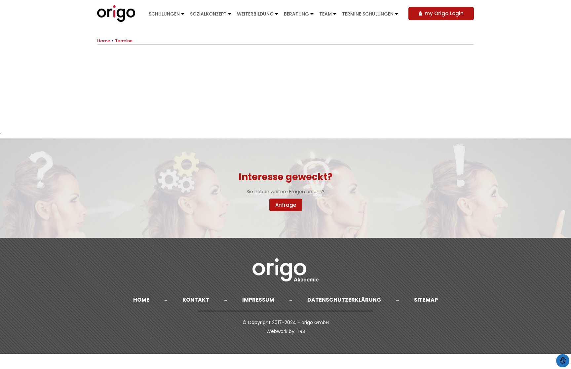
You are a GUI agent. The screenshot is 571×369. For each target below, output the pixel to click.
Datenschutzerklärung (344, 300)
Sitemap (426, 300)
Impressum (258, 300)
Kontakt (195, 300)
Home (141, 300)
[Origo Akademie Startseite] (116, 13)
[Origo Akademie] (285, 269)
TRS (301, 331)
